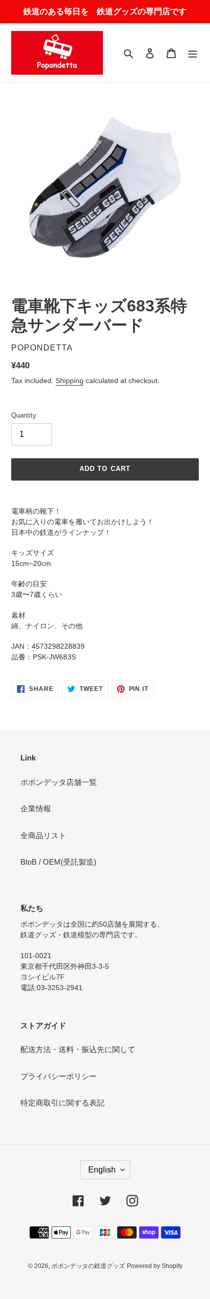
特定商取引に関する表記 (62, 1102)
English (102, 1169)
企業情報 (35, 808)
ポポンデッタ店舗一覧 (58, 782)
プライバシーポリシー (58, 1076)
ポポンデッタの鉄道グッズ (88, 1266)
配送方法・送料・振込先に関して (77, 1049)
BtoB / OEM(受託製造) (58, 862)
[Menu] (192, 53)
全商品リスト (43, 835)
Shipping (70, 380)
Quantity (23, 415)
